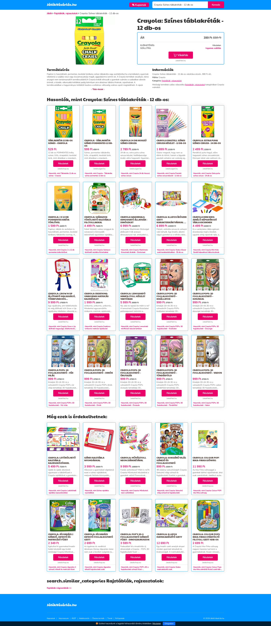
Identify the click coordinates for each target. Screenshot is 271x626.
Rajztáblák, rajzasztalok (172, 80)
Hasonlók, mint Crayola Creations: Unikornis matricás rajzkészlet (98, 327)
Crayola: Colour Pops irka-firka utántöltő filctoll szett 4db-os (206, 537)
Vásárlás (183, 55)
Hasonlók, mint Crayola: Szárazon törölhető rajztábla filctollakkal (97, 251)
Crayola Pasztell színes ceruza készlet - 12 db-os (171, 142)
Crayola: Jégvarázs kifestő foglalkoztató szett (98, 537)
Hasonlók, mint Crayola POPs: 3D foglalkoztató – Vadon (206, 404)
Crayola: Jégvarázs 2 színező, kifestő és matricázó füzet (60, 537)
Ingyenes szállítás (213, 48)
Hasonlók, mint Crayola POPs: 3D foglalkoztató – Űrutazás (134, 404)
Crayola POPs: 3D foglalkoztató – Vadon (207, 371)
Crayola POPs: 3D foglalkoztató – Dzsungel (203, 296)
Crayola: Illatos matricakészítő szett (169, 535)
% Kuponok (119, 618)
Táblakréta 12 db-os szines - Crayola (60, 142)
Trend (109, 618)
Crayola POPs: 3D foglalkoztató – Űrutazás (130, 372)
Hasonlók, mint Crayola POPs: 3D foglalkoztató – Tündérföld (170, 404)
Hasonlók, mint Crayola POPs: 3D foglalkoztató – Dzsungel (206, 327)
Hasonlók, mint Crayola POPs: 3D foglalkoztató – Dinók (98, 404)
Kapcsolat (51, 618)
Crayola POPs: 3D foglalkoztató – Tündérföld (167, 372)
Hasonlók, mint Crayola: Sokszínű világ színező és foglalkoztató (170, 491)
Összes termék (98, 618)
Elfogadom (169, 623)
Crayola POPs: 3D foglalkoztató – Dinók (98, 371)
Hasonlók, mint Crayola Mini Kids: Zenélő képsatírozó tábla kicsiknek (206, 251)
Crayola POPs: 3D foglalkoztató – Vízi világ (60, 372)
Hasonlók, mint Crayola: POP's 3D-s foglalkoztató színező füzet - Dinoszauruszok (135, 569)
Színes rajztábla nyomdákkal (94, 459)
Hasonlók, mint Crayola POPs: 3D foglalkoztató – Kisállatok (170, 327)
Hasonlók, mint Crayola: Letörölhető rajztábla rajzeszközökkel (62, 491)
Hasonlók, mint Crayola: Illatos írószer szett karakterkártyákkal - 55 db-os (171, 251)
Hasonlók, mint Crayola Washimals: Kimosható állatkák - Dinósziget (134, 251)
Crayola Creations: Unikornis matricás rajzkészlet (96, 296)
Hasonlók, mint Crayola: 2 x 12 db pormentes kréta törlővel (61, 251)
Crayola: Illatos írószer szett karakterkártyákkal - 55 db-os (172, 221)
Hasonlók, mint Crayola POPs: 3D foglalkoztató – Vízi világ (61, 404)
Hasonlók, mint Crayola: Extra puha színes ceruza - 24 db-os (206, 174)
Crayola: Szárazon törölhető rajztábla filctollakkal (97, 219)
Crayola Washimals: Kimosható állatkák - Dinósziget (133, 219)
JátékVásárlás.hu (62, 4)
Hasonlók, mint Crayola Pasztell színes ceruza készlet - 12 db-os (169, 174)
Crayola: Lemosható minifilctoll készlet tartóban (133, 296)
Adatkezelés (84, 618)
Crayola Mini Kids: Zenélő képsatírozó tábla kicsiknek (205, 219)
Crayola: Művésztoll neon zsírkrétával (133, 459)
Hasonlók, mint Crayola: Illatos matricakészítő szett (169, 568)
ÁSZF (74, 618)
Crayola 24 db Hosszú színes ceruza (133, 142)
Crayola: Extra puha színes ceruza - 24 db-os (207, 142)
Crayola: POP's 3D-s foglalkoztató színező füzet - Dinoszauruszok (134, 537)
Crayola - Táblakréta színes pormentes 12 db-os (98, 143)
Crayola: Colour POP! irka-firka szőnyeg (206, 459)
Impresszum (64, 618)
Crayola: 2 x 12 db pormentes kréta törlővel (58, 219)
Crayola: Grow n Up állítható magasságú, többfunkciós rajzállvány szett (62, 297)
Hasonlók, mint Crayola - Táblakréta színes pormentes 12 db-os (98, 174)
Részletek (63, 163)
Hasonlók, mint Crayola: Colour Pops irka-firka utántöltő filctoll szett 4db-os (207, 569)
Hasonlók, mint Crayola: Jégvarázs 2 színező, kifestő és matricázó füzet (62, 568)
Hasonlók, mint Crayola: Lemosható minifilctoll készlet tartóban (134, 327)
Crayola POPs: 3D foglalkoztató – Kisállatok (167, 296)
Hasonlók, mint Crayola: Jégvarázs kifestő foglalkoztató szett (98, 568)
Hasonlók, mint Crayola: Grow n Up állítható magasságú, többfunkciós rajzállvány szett (62, 328)
